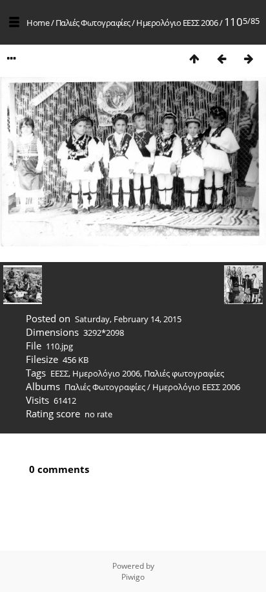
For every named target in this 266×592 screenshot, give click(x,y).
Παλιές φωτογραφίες (184, 373)
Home (37, 22)
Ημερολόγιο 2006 (106, 373)
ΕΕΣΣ (59, 373)
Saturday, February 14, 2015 (128, 319)
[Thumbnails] (194, 58)
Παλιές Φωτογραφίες (93, 22)
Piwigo (133, 576)
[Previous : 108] (221, 58)
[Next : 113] (248, 58)
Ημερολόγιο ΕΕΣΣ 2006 (177, 22)
